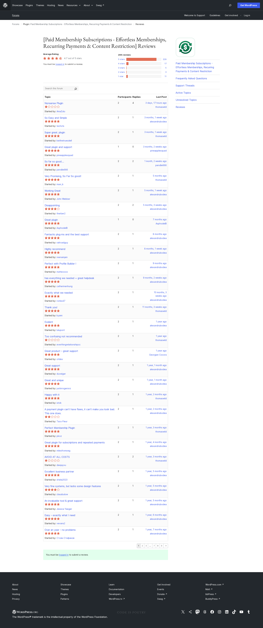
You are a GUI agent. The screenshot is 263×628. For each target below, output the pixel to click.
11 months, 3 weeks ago (154, 307)
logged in (60, 64)
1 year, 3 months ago (156, 427)
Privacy (16, 599)
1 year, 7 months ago (156, 529)
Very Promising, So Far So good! (63, 176)
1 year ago (161, 321)
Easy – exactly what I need (60, 515)
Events (160, 589)
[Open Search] (230, 5)
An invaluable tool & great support (63, 500)
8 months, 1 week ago (155, 248)
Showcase (66, 584)
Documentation (116, 589)
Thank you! (51, 307)
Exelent (49, 321)
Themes (65, 589)
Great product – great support (61, 351)
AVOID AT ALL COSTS (57, 456)
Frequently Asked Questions (191, 78)
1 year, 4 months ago (156, 442)
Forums (15, 15)
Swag (161, 599)
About (15, 584)
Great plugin (51, 219)
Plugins (64, 594)
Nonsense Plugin (54, 103)
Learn (111, 584)
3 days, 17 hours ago (156, 103)
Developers (115, 594)
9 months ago (160, 263)
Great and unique (54, 380)
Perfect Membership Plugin (60, 427)
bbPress (210, 594)
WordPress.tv (117, 599)
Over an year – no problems (60, 529)
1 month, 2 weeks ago (155, 161)
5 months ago (160, 175)
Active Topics (183, 92)
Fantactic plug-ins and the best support (67, 234)
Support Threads (185, 85)
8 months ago (160, 234)
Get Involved (163, 584)
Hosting (16, 594)
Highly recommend (55, 249)
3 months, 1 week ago (155, 117)
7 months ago (160, 219)
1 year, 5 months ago (156, 471)
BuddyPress (212, 599)
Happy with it (52, 394)
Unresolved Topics (186, 99)
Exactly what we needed (59, 292)
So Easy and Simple (56, 117)
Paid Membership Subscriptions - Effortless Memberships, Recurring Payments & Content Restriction (81, 24)
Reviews (180, 107)
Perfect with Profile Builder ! (60, 263)
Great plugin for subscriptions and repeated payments (75, 442)
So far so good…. (54, 161)
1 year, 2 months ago (156, 394)
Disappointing (52, 205)
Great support (52, 365)
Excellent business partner (59, 471)
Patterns (65, 599)
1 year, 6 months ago (156, 515)
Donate (162, 594)
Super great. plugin (55, 132)
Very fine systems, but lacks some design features (73, 486)
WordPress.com (214, 584)
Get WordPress (248, 5)
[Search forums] (76, 88)
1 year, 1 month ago (157, 365)
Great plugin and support (58, 147)
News (15, 589)
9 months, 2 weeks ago (155, 277)
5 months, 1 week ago (155, 190)
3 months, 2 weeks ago (155, 146)
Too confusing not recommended (63, 336)
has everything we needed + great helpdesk (69, 278)
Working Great (53, 190)
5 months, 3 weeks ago (155, 205)
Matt (209, 589)
